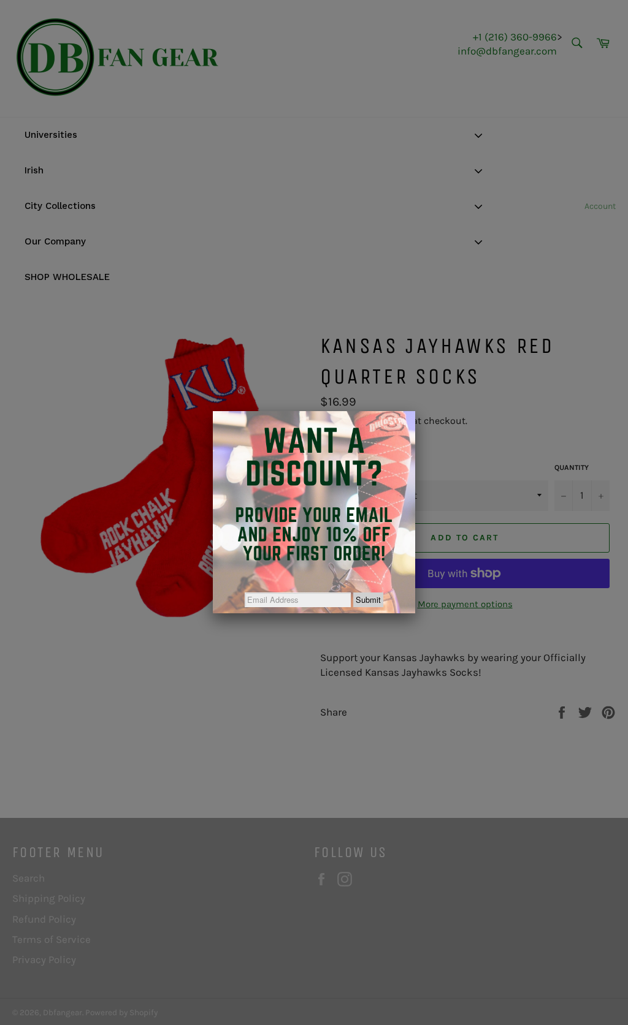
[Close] (415, 411)
